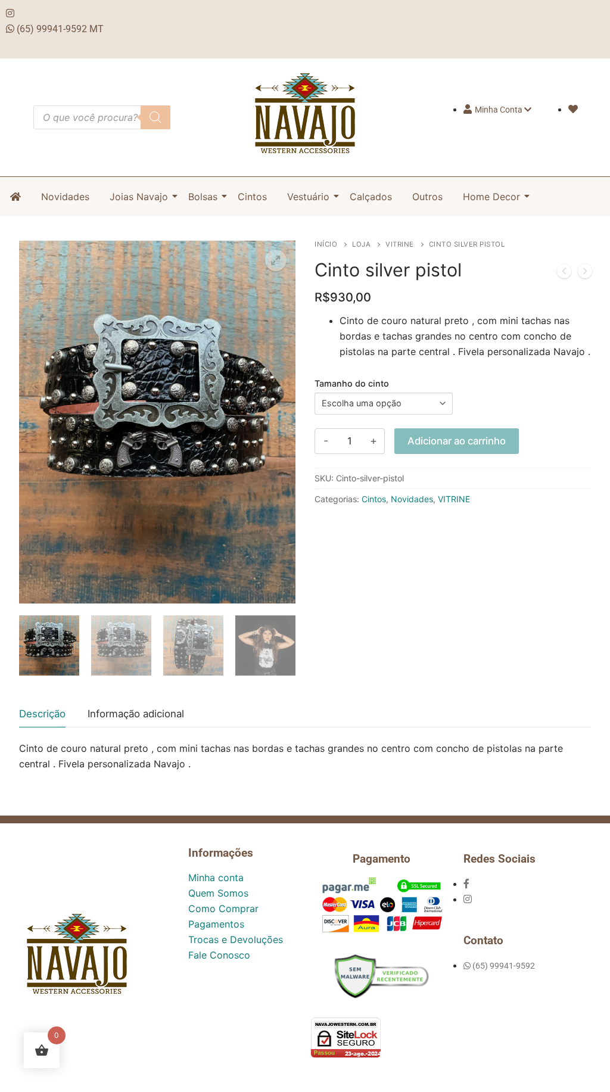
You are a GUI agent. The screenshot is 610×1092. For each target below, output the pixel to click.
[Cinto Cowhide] (585, 273)
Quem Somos (218, 893)
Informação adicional (136, 714)
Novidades (65, 197)
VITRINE (399, 244)
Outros (427, 197)
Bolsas (202, 197)
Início (326, 244)
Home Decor (491, 197)
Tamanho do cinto (352, 383)
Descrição (42, 714)
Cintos (252, 197)
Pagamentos (216, 924)
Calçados (371, 197)
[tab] (42, 714)
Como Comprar (223, 908)
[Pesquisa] (155, 117)
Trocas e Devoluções (235, 939)
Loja (361, 244)
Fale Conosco (219, 955)
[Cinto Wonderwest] (564, 273)
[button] (276, 260)
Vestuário (308, 197)
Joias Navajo (139, 197)
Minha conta (216, 877)
